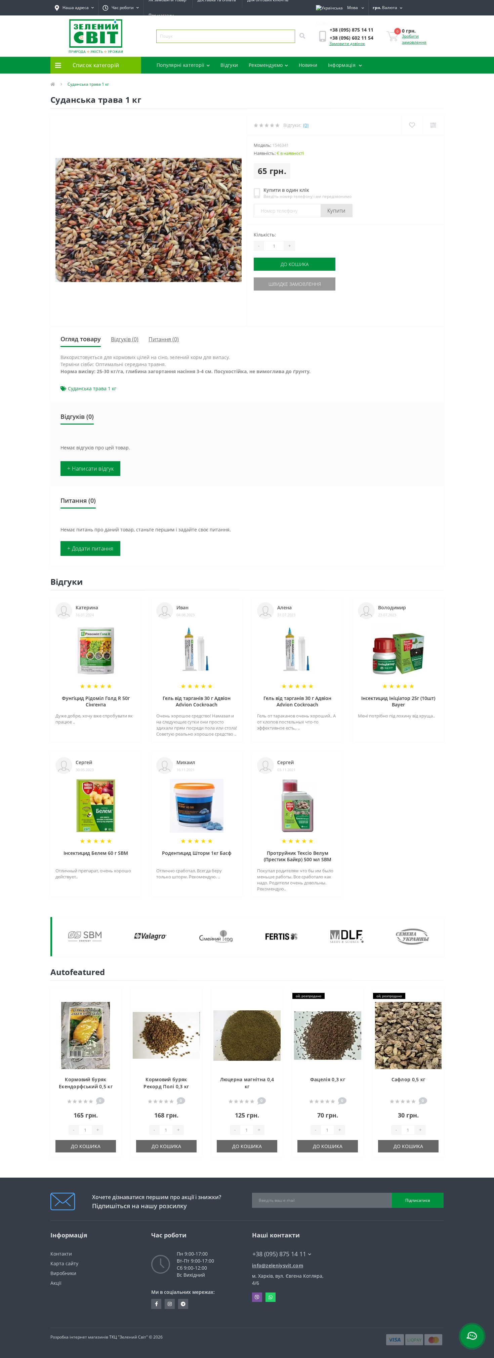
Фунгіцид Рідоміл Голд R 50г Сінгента (96, 701)
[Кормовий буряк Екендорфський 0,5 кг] (85, 1035)
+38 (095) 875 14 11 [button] (279, 1254)
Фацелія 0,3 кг (327, 1079)
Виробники (63, 1273)
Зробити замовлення (414, 39)
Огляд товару (80, 339)
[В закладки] (111, 997)
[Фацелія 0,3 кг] (327, 1035)
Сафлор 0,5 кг (408, 1079)
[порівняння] (111, 1007)
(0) (305, 125)
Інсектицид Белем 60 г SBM (96, 853)
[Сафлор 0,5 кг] (408, 1035)
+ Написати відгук (90, 468)
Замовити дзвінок (347, 43)
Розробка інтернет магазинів (79, 1337)
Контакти (61, 1254)
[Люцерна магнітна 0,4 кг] (247, 1035)
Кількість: (265, 234)
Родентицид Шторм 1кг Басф (197, 853)
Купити (336, 210)
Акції (55, 1283)
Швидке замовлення (295, 284)
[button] (120, 7)
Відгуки (229, 65)
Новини (308, 65)
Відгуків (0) (124, 339)
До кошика (294, 264)
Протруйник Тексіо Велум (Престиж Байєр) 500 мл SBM (297, 856)
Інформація (342, 65)
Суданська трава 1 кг (92, 388)
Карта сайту (64, 1263)
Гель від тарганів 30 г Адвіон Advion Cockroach (197, 701)
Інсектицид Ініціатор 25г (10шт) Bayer (398, 701)
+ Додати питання (90, 548)
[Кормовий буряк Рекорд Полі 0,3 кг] (166, 1035)
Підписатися (417, 1200)
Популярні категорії (181, 65)
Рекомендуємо (266, 65)
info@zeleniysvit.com (277, 1265)
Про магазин (161, 15)
